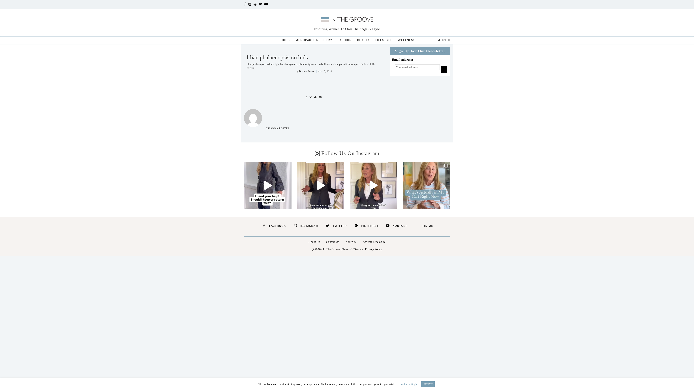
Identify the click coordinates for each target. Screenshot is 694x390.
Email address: (402, 59)
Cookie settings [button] (408, 384)
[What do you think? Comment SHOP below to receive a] (268, 185)
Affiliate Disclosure (374, 241)
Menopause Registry (313, 40)
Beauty (363, 40)
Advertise (351, 241)
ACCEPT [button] (427, 384)
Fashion (345, 40)
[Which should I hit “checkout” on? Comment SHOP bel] (426, 185)
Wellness (406, 40)
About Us (314, 241)
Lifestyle (384, 40)
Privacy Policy (373, 249)
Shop (283, 40)
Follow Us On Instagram (350, 153)
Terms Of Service (352, 249)
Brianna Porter (306, 71)
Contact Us (332, 241)
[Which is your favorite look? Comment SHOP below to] (320, 185)
